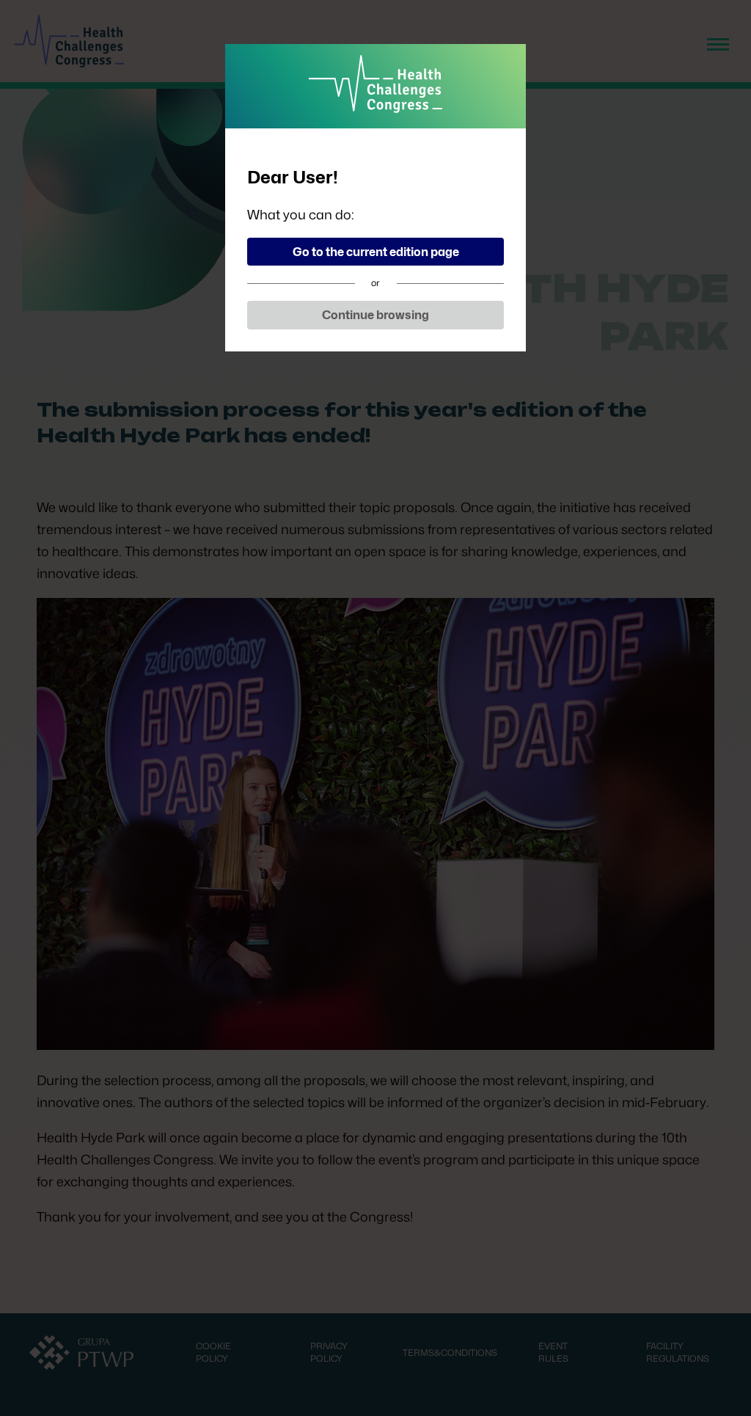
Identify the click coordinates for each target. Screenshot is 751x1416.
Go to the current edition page (376, 252)
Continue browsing (375, 315)
